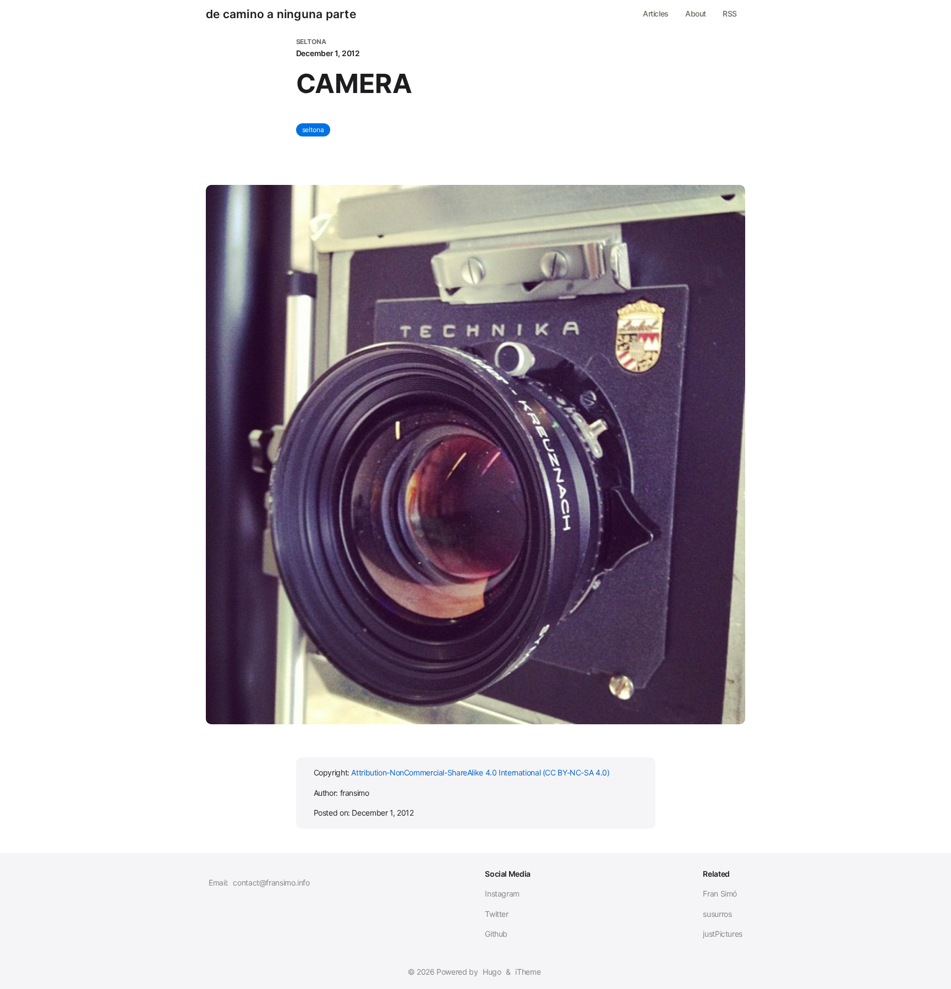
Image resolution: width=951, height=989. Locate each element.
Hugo (492, 971)
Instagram (502, 893)
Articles (656, 13)
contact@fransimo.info (271, 882)
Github (496, 933)
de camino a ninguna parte (281, 14)
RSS (730, 13)
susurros (717, 914)
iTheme (527, 971)
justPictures (722, 933)
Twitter (496, 914)
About (695, 13)
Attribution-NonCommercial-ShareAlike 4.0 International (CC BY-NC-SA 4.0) (480, 772)
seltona (313, 129)
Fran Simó (720, 893)
